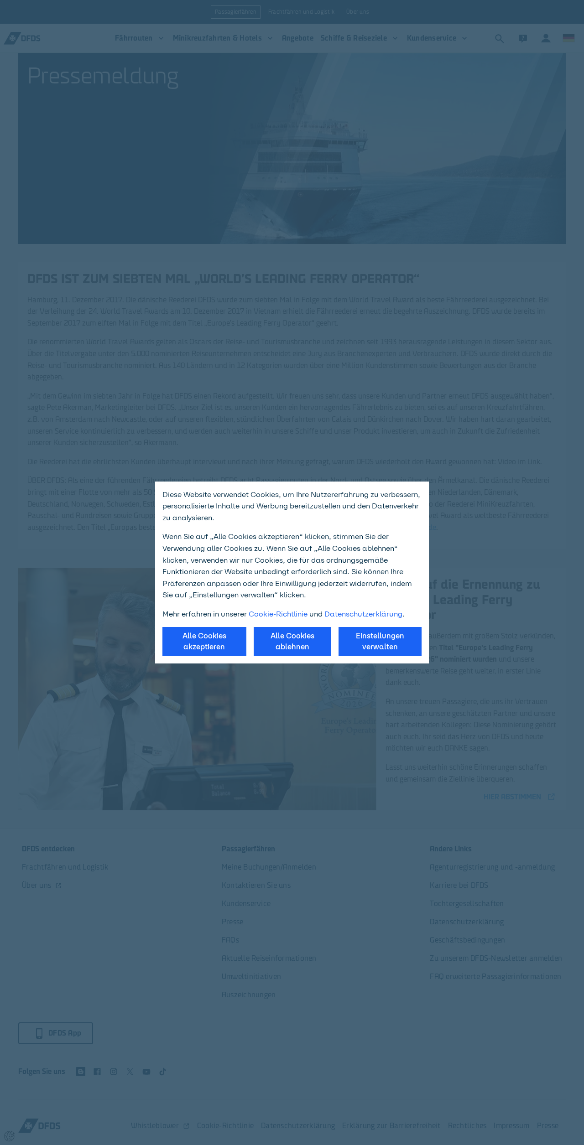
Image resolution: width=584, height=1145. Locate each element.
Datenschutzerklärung (363, 614)
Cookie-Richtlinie (278, 614)
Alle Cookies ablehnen (292, 641)
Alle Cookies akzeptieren (204, 641)
